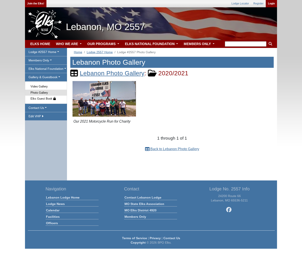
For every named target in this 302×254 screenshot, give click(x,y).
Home (78, 52)
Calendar (52, 210)
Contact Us (171, 238)
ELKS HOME (40, 44)
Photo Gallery (39, 92)
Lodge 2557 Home (100, 52)
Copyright (138, 242)
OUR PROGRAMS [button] (102, 44)
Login (271, 3)
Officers (52, 223)
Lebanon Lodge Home (63, 197)
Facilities (53, 216)
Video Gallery (39, 86)
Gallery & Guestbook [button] (43, 77)
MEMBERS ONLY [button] (198, 44)
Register (258, 3)
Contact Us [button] (36, 108)
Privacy (155, 238)
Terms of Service (134, 238)
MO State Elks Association (144, 204)
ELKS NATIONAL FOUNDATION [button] (150, 44)
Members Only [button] (39, 60)
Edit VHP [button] (35, 116)
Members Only (135, 216)
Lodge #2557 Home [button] (42, 52)
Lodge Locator (240, 3)
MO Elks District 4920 (140, 210)
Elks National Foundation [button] (46, 68)
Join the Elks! (35, 3)
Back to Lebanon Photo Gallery (174, 149)
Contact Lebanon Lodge (142, 197)
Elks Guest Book (42, 98)
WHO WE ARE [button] (67, 44)
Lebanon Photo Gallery (112, 73)
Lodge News (55, 204)
